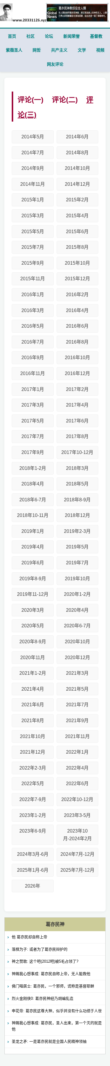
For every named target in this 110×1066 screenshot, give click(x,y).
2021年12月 (32, 752)
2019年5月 (77, 546)
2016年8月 (77, 341)
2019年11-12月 (32, 594)
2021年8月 (32, 720)
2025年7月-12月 (77, 870)
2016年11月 (32, 373)
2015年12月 (77, 278)
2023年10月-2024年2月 (77, 834)
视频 (100, 50)
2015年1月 (32, 199)
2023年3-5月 (77, 815)
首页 (12, 36)
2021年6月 (32, 704)
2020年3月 (32, 610)
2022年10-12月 (77, 799)
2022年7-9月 (32, 799)
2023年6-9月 (32, 830)
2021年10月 (32, 736)
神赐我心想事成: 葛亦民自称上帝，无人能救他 (51, 973)
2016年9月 (32, 357)
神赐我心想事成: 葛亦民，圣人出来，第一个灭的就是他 (57, 1026)
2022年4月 (77, 767)
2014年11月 (32, 184)
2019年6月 (32, 562)
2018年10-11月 (32, 515)
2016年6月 (77, 326)
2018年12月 (77, 515)
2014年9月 (32, 168)
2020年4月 (77, 610)
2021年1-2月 (32, 673)
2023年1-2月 (32, 815)
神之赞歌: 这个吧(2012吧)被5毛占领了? (45, 961)
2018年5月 (77, 483)
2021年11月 (77, 736)
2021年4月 (32, 689)
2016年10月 (77, 357)
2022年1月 (77, 752)
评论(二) (65, 100)
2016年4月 (77, 310)
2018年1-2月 (32, 468)
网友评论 (55, 64)
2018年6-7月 (32, 499)
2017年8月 (77, 436)
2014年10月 (77, 168)
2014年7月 (32, 152)
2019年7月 (77, 562)
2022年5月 (32, 783)
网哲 (37, 50)
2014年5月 (32, 136)
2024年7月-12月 (77, 854)
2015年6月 (77, 231)
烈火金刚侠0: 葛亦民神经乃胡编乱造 (42, 998)
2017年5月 (32, 420)
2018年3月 (77, 468)
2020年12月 (77, 657)
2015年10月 (77, 263)
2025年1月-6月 (32, 870)
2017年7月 (32, 436)
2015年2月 (77, 199)
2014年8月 (77, 152)
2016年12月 (77, 373)
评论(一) (30, 100)
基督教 (96, 36)
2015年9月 (32, 263)
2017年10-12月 (77, 452)
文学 (82, 50)
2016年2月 (77, 294)
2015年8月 (77, 247)
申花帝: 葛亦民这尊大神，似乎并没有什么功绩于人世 (57, 1011)
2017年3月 (32, 404)
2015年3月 (32, 215)
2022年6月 (77, 783)
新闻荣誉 (71, 36)
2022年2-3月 (32, 767)
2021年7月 (77, 704)
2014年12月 (77, 184)
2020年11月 (32, 657)
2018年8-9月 (77, 499)
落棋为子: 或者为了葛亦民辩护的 (39, 949)
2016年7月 (32, 341)
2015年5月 (32, 231)
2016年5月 (32, 326)
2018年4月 (32, 483)
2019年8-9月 (32, 578)
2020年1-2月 (77, 594)
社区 (30, 36)
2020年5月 (32, 625)
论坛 (49, 36)
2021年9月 (77, 720)
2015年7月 (32, 247)
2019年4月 (32, 546)
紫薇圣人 (14, 50)
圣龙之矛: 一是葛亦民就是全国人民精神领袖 (49, 1041)
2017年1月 (32, 389)
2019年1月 (32, 531)
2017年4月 (77, 404)
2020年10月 (77, 641)
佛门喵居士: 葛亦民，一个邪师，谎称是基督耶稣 (53, 986)
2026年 (32, 885)
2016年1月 (32, 294)
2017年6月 (77, 420)
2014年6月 (77, 136)
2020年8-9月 (32, 641)
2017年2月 (77, 389)
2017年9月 (32, 452)
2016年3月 (32, 310)
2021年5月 (77, 689)
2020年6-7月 (77, 625)
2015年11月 (32, 278)
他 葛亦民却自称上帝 (29, 937)
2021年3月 (77, 673)
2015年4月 (77, 215)
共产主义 (59, 50)
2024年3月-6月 (32, 854)
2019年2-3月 (77, 531)
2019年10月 (77, 578)
